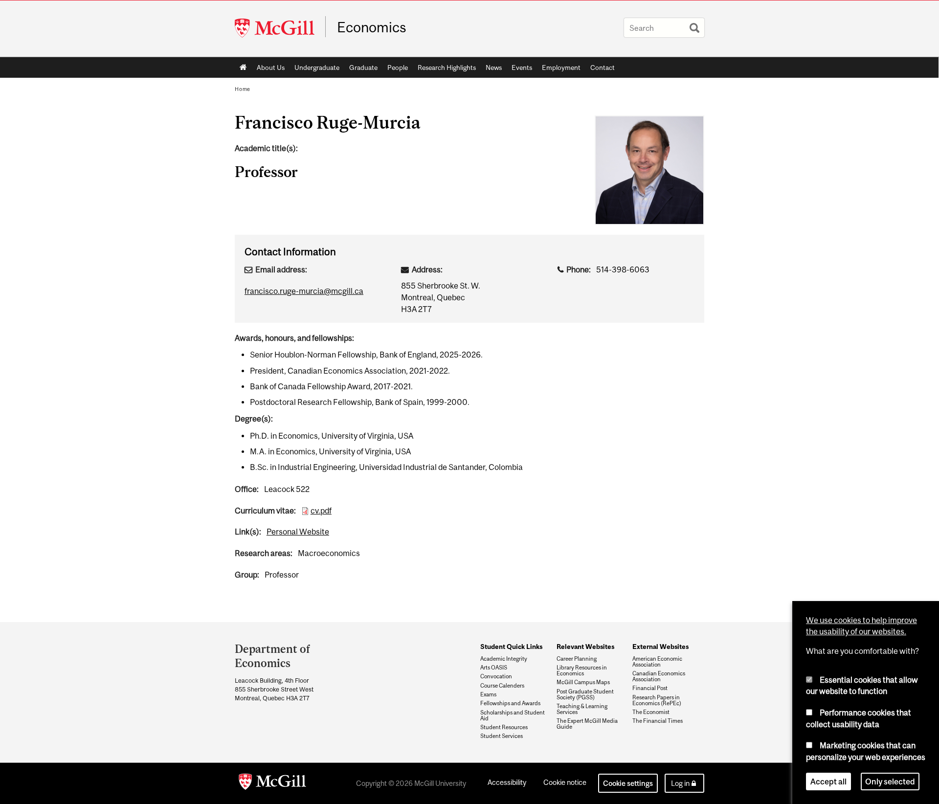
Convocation (496, 676)
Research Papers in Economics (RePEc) (656, 700)
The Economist (651, 712)
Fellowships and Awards (510, 703)
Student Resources (504, 727)
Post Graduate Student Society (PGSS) (585, 694)
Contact (602, 67)
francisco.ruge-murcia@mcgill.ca (304, 291)
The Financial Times (657, 721)
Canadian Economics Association (658, 676)
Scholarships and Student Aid (512, 715)
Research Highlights (447, 67)
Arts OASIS (493, 667)
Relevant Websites (585, 646)
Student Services (501, 736)
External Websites (660, 646)
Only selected (890, 781)
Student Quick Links (511, 646)
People (397, 67)
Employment (561, 67)
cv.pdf (321, 510)
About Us (271, 67)
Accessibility (507, 782)
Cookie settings (628, 783)
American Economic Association (657, 662)
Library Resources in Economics (582, 670)
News (494, 67)
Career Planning (577, 659)
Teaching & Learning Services (582, 709)
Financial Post (650, 688)
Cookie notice (564, 782)
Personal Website (298, 531)
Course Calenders (502, 686)
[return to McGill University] (272, 783)
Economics (371, 27)
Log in (680, 783)
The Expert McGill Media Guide (587, 724)
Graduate (363, 67)
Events (522, 67)
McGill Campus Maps (583, 682)
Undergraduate (316, 67)
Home (243, 67)
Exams (488, 694)
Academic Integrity (503, 659)
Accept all (828, 781)
